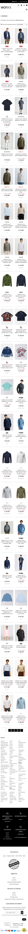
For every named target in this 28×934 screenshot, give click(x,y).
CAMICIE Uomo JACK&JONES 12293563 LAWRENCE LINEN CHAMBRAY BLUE (7, 227)
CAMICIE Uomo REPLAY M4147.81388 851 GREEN (7, 189)
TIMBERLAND (20, 798)
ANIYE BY (11, 744)
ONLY (11, 784)
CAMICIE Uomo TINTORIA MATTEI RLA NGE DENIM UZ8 (21, 717)
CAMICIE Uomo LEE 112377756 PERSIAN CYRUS (7, 436)
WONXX (20, 801)
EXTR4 (19, 762)
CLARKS (11, 751)
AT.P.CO (11, 745)
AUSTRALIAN (20, 745)
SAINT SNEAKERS (21, 792)
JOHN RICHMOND (21, 774)
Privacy (14, 895)
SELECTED (11, 793)
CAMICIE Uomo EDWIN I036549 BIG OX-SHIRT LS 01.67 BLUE (21, 612)
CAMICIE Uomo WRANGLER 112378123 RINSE (21, 577)
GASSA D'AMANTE (4, 768)
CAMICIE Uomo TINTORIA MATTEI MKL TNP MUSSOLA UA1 (21, 471)
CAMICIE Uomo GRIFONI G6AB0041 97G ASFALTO (21, 119)
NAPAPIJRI (3, 783)
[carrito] (26, 5)
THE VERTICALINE (13, 798)
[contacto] (24, 5)
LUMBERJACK (12, 778)
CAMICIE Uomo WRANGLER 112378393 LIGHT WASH (21, 542)
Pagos (14, 893)
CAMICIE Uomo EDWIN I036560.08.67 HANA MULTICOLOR (21, 366)
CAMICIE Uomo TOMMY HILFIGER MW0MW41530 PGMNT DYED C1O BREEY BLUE (7, 683)
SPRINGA (11, 795)
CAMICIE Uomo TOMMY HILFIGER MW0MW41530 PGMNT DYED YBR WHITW (7, 718)
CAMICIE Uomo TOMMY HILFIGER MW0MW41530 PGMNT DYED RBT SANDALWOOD (21, 683)
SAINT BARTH (12, 792)
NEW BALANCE (12, 783)
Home (14, 878)
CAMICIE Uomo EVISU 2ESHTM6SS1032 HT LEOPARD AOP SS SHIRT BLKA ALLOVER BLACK (7, 332)
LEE (10, 777)
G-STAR (11, 766)
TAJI (19, 796)
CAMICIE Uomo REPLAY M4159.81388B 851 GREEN (21, 154)
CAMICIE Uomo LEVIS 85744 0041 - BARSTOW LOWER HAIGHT (21, 50)
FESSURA (20, 763)
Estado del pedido (14, 884)
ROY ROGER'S (3, 792)
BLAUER (11, 747)
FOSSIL (19, 765)
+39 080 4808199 (23, 1)
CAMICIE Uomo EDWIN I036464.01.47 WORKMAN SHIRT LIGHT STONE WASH (7, 613)
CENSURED (3, 751)
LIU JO (2, 778)
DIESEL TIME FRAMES (14, 756)
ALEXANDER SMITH (4, 742)
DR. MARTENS (21, 757)
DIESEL (19, 756)
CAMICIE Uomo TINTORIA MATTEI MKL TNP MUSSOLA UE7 (7, 471)
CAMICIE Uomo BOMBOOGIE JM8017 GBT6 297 (21, 296)
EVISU (11, 762)
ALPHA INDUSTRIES (22, 742)
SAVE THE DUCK (4, 793)
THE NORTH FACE (4, 798)
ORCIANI (20, 784)
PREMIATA (20, 787)
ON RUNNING (21, 783)
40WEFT (11, 741)
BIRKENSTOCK (3, 747)
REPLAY (19, 790)
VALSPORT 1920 (21, 799)
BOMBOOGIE (20, 747)
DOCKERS (3, 757)
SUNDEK (2, 796)
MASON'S (2, 780)
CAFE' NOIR (3, 750)
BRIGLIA (2, 748)
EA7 (10, 759)
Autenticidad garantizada (14, 882)
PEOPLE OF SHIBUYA (5, 786)
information (24, 915)
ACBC (19, 741)
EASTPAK (2, 760)
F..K (1, 763)
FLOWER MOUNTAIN (5, 765)
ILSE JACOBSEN (4, 772)
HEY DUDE (3, 771)
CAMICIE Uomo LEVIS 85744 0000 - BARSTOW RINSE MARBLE (7, 50)
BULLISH (11, 748)
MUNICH (11, 781)
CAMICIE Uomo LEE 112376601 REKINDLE (21, 646)
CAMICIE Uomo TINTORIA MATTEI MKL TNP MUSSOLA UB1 (7, 507)
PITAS (11, 787)
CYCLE (19, 753)
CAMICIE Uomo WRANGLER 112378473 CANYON (21, 401)
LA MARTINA (3, 777)
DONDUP (11, 757)
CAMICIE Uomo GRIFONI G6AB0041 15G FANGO (7, 154)
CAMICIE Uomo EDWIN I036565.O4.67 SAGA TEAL (7, 401)
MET (10, 780)
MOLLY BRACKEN (4, 781)
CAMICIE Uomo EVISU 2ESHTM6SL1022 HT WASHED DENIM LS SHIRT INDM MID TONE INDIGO (7, 367)
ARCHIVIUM (20, 744)
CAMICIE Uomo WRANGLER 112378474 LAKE (21, 436)
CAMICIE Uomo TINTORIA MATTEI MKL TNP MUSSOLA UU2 (21, 507)
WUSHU (11, 802)
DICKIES (2, 756)
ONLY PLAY (3, 784)
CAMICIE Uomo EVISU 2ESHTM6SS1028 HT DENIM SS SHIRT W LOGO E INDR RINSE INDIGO (21, 332)
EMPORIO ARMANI (4, 762)
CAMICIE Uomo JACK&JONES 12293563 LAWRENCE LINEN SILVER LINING (21, 227)
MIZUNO (20, 780)
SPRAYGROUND (4, 795)
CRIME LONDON (4, 753)
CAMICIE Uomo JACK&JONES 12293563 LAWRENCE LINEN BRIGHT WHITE (21, 262)
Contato (14, 880)
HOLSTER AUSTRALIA (14, 771)
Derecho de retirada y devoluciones (14, 899)
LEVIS (19, 777)
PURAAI (19, 789)
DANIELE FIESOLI (4, 754)
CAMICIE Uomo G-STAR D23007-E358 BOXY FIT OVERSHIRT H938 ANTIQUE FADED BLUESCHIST (7, 543)
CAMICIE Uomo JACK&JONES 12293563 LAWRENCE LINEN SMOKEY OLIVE (7, 262)
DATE (10, 754)
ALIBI (10, 742)
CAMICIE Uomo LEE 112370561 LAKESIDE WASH (7, 577)
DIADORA (20, 754)
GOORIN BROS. (21, 768)
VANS (2, 801)
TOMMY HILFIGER (13, 799)
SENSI (19, 793)
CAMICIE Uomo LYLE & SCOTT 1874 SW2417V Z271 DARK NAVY (7, 120)
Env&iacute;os (14, 897)
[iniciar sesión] (21, 5)
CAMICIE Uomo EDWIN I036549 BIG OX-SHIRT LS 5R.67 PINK (7, 647)
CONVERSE (20, 751)
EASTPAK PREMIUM (22, 759)
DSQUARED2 (3, 759)
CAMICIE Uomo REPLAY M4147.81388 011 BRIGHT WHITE (21, 190)
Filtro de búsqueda (7, 24)
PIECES (19, 786)
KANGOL (2, 775)
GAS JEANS (20, 766)
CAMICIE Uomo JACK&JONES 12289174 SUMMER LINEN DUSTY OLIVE (21, 86)
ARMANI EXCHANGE (5, 745)
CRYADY (11, 753)
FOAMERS (11, 765)
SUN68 (19, 795)
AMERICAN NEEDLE (4, 744)
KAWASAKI (20, 775)
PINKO (2, 787)
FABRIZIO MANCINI (13, 763)
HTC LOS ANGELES (22, 771)
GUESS (19, 769)
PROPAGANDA (12, 789)
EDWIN (11, 760)
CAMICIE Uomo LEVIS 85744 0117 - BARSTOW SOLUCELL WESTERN (7, 85)
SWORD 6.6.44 (12, 796)
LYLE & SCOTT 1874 (22, 778)
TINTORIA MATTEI (4, 799)
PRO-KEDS (3, 789)
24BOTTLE (3, 741)
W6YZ (11, 801)
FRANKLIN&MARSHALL (5, 766)
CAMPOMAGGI (21, 750)
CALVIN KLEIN (12, 750)
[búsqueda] (18, 5)
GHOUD (11, 768)
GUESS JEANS (12, 769)
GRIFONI (2, 769)
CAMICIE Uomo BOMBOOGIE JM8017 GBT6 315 (7, 296)
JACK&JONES (12, 772)
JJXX (10, 774)
